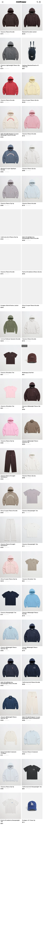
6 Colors (28, 170)
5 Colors (6, 408)
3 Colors (28, 444)
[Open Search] (37, 2)
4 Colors (6, 33)
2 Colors (28, 33)
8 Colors (6, 102)
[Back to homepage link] (21, 2)
